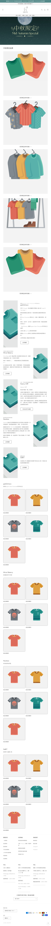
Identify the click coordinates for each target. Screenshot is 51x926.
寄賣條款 (5, 855)
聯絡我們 (35, 840)
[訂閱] (35, 898)
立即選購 (24, 342)
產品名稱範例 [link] (6, 512)
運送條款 (5, 846)
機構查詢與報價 (21, 848)
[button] (2, 9)
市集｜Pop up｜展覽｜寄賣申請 (24, 844)
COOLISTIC (9, 922)
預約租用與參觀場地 (22, 840)
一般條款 (5, 840)
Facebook (35, 849)
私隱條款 (5, 858)
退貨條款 (5, 843)
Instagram (35, 846)
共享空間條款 (6, 849)
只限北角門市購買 (26, 409)
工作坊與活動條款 (7, 852)
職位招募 (35, 843)
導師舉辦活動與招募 (22, 851)
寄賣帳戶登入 (21, 854)
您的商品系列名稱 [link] (25, 98)
